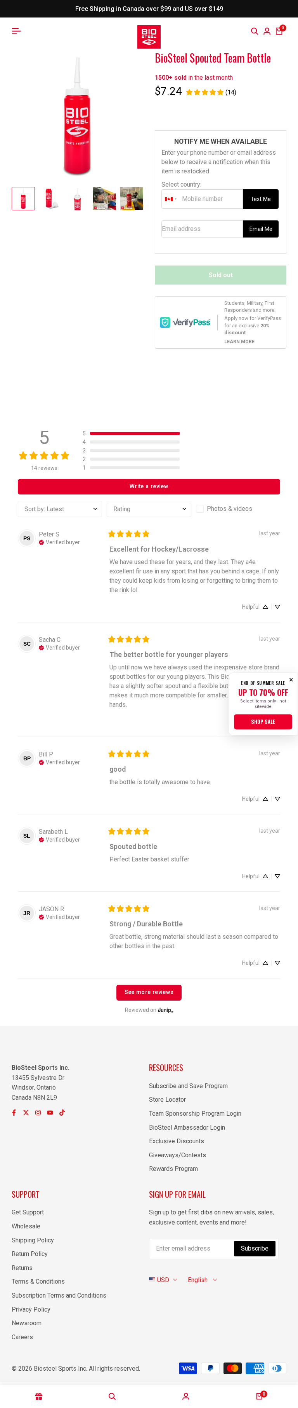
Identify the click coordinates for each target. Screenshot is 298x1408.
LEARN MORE (239, 341)
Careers (22, 1337)
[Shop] (39, 1396)
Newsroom (27, 1323)
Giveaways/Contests (177, 1155)
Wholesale (26, 1226)
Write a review (149, 486)
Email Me (260, 229)
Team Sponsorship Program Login (195, 1113)
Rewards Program (173, 1168)
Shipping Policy (33, 1240)
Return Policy (30, 1254)
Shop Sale (263, 722)
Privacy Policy (31, 1309)
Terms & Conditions (38, 1281)
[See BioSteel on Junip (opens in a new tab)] (165, 1010)
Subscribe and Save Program (188, 1086)
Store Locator (167, 1099)
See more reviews (149, 992)
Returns (22, 1268)
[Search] (254, 31)
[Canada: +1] (171, 199)
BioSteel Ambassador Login (187, 1127)
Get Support (28, 1212)
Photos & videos (229, 508)
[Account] (186, 1396)
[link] (210, 92)
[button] (131, 433)
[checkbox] (238, 509)
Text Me (261, 199)
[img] (59, 541)
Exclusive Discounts (176, 1141)
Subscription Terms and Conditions (59, 1295)
